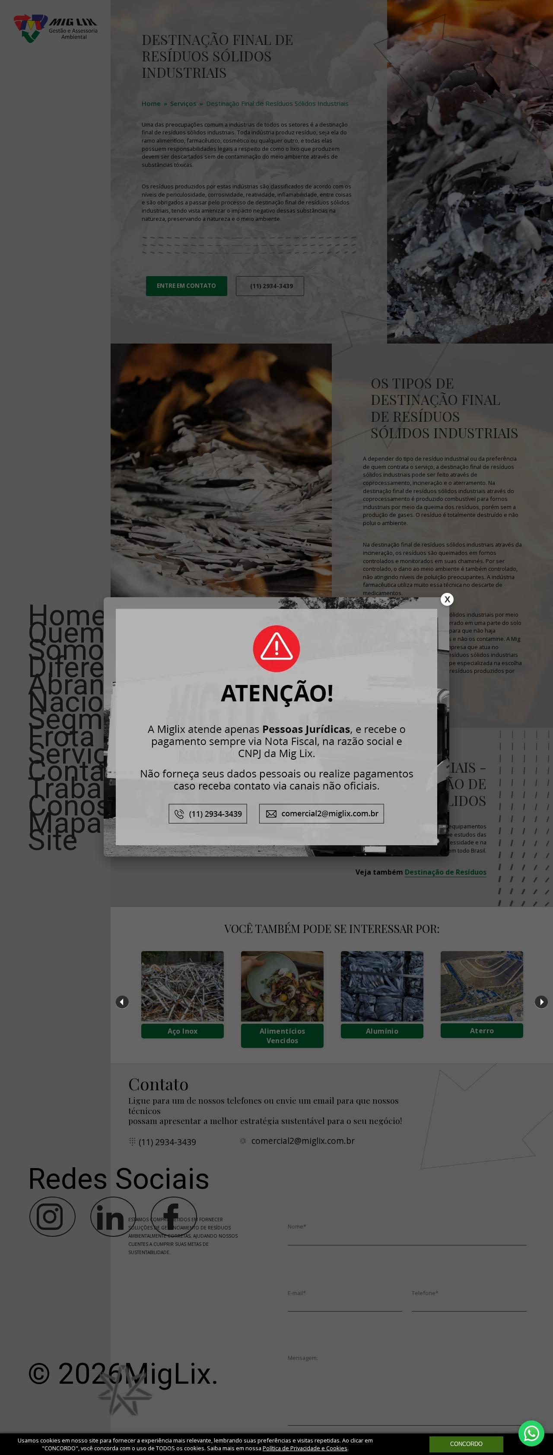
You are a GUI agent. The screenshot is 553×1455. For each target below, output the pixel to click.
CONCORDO (466, 1444)
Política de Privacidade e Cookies (305, 1448)
